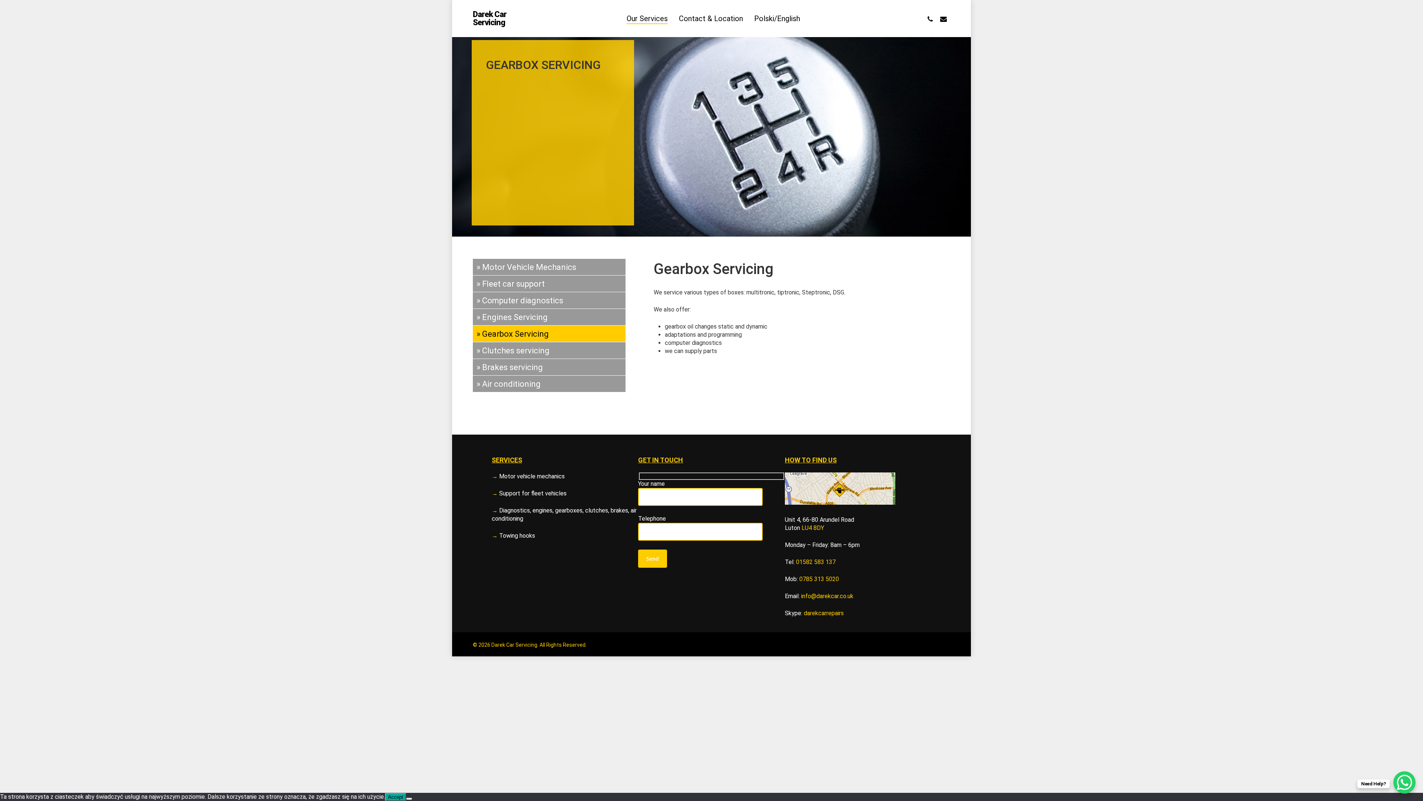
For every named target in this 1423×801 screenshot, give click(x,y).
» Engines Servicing (512, 317)
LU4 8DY (813, 527)
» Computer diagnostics (520, 300)
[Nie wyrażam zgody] (409, 799)
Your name (651, 483)
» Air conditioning (509, 384)
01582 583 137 (816, 562)
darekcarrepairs (824, 613)
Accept (395, 797)
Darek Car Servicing (490, 18)
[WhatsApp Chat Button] (1404, 782)
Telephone (652, 518)
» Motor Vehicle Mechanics (526, 267)
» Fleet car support (511, 284)
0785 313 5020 (819, 579)
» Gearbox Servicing (513, 334)
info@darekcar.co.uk (827, 596)
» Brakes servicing (510, 367)
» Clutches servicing (513, 350)
